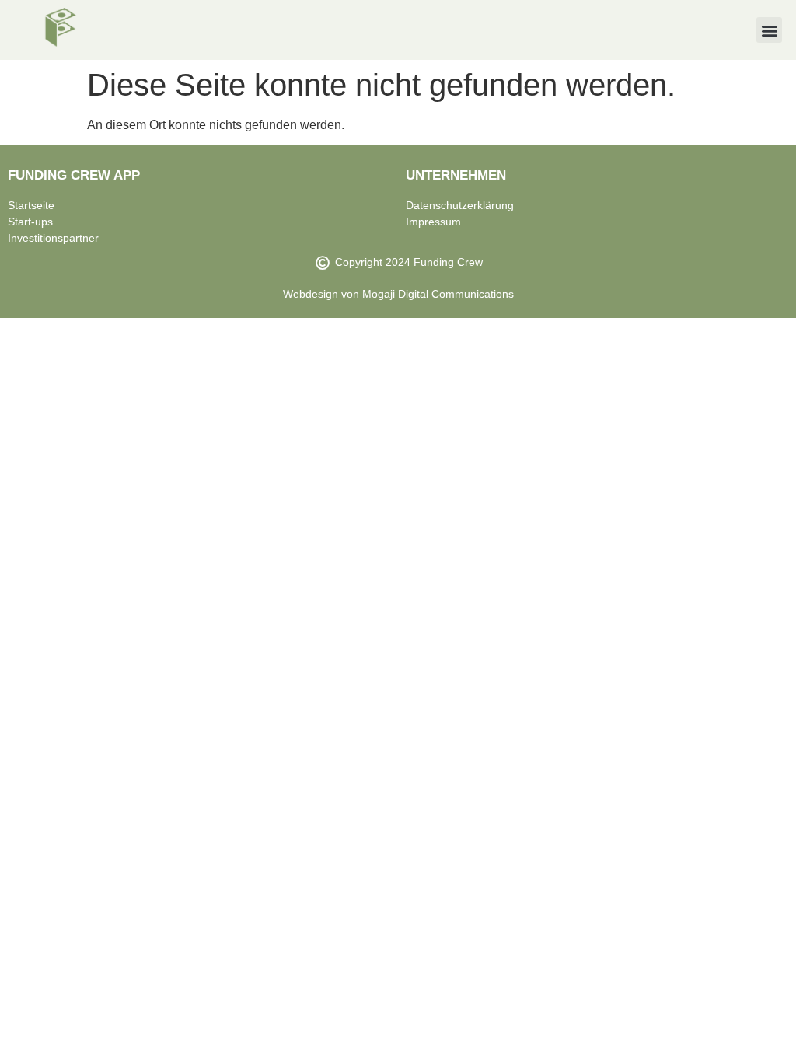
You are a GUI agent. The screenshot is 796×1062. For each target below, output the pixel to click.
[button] (769, 30)
